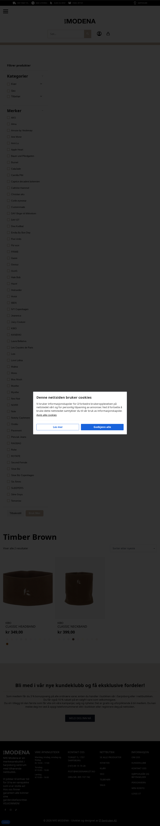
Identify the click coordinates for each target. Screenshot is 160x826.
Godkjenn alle (102, 427)
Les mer (58, 427)
